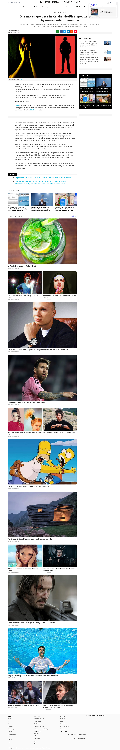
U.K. (35, 741)
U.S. (35, 743)
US (8, 721)
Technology (45, 6)
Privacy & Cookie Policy (41, 729)
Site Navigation (64, 726)
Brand (62, 721)
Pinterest (82, 738)
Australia (36, 733)
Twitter (72, 734)
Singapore (37, 738)
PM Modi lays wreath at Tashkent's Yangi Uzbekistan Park (103, 105)
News (30, 6)
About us (62, 718)
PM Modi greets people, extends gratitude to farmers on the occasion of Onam (40, 184)
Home (25, 6)
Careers (62, 723)
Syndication (37, 723)
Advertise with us (39, 718)
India (9, 718)
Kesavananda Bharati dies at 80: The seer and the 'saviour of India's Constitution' (40, 181)
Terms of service (39, 726)
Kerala (17, 105)
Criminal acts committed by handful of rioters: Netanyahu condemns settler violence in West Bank (40, 210)
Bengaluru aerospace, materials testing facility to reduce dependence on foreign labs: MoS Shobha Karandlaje (65, 210)
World (9, 723)
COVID (32, 110)
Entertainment (67, 6)
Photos (10, 739)
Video (86, 6)
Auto (9, 736)
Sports (59, 6)
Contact (62, 729)
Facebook (82, 734)
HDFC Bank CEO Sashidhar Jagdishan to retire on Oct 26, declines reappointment (17, 209)
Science (53, 6)
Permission (37, 721)
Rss (74, 738)
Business (36, 6)
